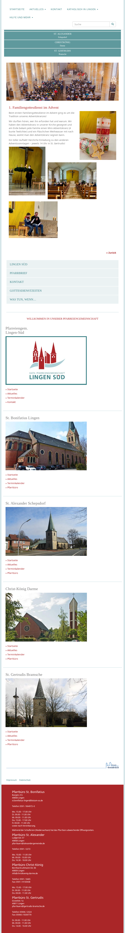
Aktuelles (36, 9)
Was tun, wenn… (23, 299)
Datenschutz (25, 780)
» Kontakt (11, 402)
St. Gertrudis (62, 52)
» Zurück (111, 252)
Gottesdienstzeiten (26, 290)
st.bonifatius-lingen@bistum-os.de (27, 800)
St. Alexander (62, 35)
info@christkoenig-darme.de (25, 873)
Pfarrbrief (18, 273)
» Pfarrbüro (12, 487)
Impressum (11, 780)
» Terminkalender (15, 397)
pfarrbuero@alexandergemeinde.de (28, 843)
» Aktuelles (11, 393)
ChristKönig (62, 44)
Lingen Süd (18, 264)
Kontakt (56, 9)
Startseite (17, 9)
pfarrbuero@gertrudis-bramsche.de (28, 906)
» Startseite (12, 389)
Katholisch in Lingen (82, 9)
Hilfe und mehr (20, 17)
